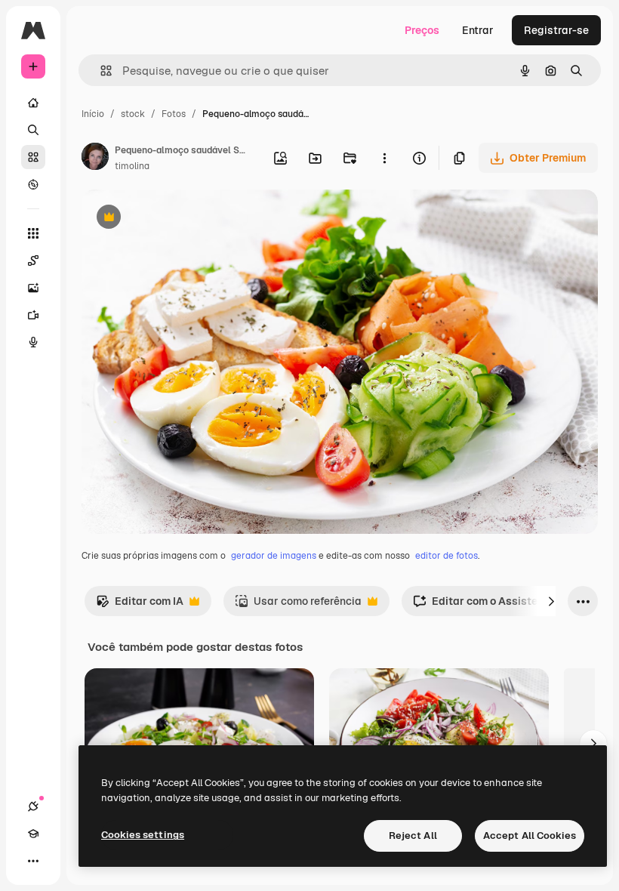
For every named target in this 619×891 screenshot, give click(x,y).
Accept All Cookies (529, 835)
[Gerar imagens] (33, 288)
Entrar (478, 30)
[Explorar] (33, 184)
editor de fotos (446, 556)
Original (178, 218)
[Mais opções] (384, 158)
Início (93, 114)
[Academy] (33, 834)
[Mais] (33, 861)
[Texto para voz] (33, 342)
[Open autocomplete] (100, 70)
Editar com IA (139, 605)
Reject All (413, 835)
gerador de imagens (273, 556)
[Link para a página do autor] (95, 158)
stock (133, 114)
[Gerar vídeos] (33, 315)
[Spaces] (33, 260)
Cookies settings (142, 834)
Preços (422, 30)
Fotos (174, 114)
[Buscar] (33, 130)
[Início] (33, 103)
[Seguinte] (551, 601)
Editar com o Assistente (483, 605)
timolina (132, 166)
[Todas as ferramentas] (33, 233)
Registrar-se (556, 30)
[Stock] (33, 157)
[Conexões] (33, 806)
